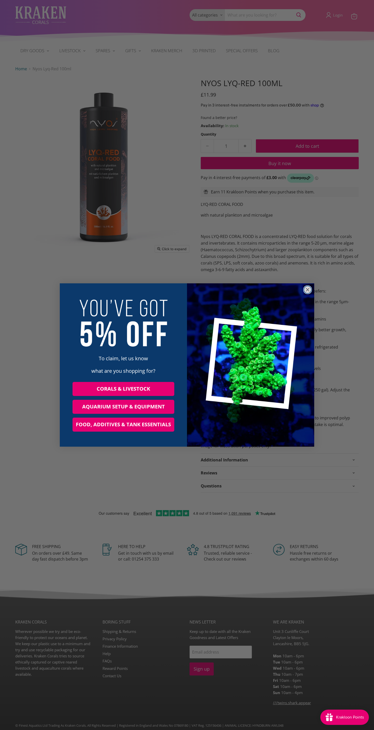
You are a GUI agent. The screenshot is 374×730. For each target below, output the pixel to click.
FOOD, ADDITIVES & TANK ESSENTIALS (123, 424)
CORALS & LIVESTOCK (123, 388)
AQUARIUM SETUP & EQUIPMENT (123, 406)
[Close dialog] (307, 290)
